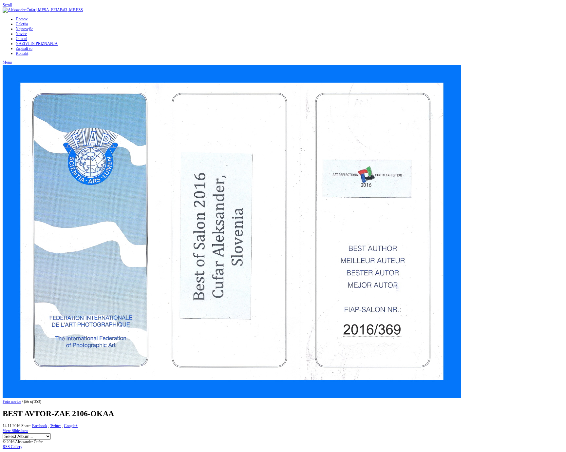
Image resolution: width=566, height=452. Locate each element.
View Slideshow (15, 430)
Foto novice (12, 401)
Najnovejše (24, 29)
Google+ (71, 425)
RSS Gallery (12, 446)
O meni (21, 38)
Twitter (55, 425)
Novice (21, 33)
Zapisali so (24, 48)
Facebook (39, 425)
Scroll (7, 5)
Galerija (22, 24)
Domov (22, 19)
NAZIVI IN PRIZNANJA (37, 43)
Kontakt (22, 53)
